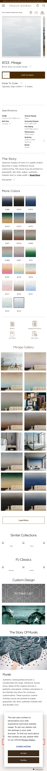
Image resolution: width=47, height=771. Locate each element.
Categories (8, 12)
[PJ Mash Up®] (23, 602)
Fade (11, 546)
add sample (27, 75)
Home (3, 12)
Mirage (20, 12)
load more (23, 520)
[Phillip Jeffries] (20, 6)
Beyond (11, 570)
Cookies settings (23, 746)
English (39, 769)
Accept (23, 753)
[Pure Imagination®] (23, 624)
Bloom (32, 570)
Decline (23, 760)
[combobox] (37, 769)
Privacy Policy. (28, 740)
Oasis (31, 546)
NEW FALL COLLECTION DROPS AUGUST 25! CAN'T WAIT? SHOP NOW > (23, 1)
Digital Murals (15, 12)
